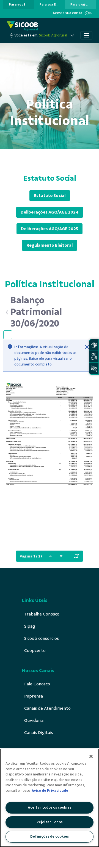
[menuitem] (17, 4)
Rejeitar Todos (49, 822)
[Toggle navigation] (86, 35)
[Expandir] (76, 556)
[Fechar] (86, 347)
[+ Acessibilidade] (93, 368)
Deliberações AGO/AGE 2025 (49, 228)
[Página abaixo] (61, 556)
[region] (49, 797)
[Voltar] (6, 312)
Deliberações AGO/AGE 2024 (50, 212)
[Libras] (93, 345)
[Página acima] (50, 556)
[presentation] (18, 4)
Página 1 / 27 (31, 556)
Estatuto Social (49, 195)
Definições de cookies (49, 836)
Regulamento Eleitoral (49, 245)
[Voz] (93, 356)
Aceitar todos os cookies (49, 807)
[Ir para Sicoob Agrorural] (22, 26)
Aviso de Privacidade (50, 791)
